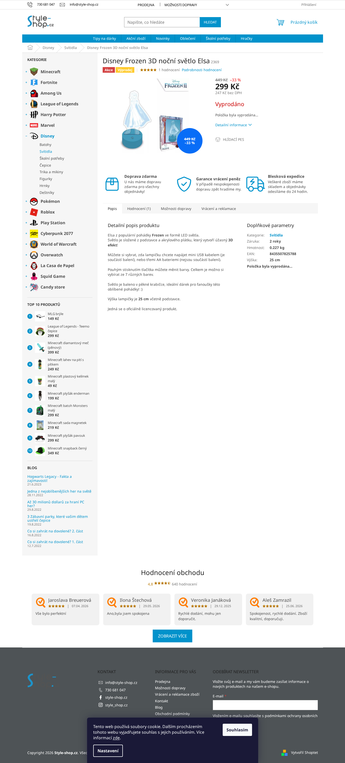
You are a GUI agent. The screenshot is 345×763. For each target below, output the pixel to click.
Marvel (48, 125)
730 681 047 (115, 689)
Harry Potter (53, 114)
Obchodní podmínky (172, 713)
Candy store (53, 287)
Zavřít (242, 139)
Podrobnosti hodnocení (202, 69)
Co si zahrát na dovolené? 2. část (55, 531)
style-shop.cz (116, 697)
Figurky (46, 178)
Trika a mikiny (51, 171)
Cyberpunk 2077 (57, 233)
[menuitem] (104, 38)
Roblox (48, 212)
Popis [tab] (112, 208)
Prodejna (146, 5)
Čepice (45, 165)
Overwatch (52, 255)
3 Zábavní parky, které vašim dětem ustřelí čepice (57, 518)
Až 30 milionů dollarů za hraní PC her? (55, 504)
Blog (159, 707)
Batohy (45, 144)
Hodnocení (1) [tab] (139, 208)
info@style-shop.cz (121, 682)
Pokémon (50, 201)
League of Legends (59, 104)
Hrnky (45, 185)
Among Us (51, 93)
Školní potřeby (52, 158)
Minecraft (51, 71)
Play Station (53, 223)
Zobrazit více (172, 636)
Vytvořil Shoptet (304, 752)
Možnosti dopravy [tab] (176, 208)
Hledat (210, 22)
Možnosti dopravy (180, 5)
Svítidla (46, 151)
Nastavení (108, 751)
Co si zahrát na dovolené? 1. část (55, 542)
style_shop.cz (116, 705)
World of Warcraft (59, 244)
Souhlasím (237, 730)
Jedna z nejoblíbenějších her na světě (59, 491)
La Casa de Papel (57, 265)
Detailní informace (231, 124)
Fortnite (49, 82)
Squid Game (53, 276)
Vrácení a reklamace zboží (177, 694)
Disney (47, 136)
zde (116, 738)
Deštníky (47, 192)
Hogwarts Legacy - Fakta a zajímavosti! (49, 478)
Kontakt (161, 700)
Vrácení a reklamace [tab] (218, 208)
